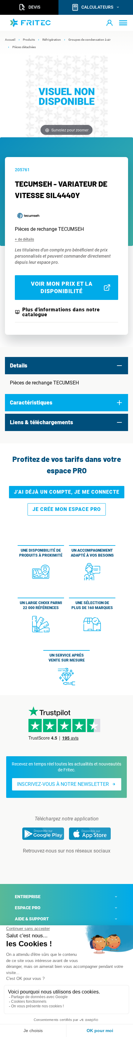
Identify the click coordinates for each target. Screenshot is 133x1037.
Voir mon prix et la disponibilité (61, 287)
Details (18, 365)
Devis (34, 7)
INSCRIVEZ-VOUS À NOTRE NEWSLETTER (63, 784)
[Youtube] (75, 863)
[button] (109, 23)
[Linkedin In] (57, 863)
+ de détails (24, 239)
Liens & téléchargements (41, 422)
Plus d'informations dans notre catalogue (61, 312)
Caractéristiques (31, 402)
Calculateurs (97, 7)
